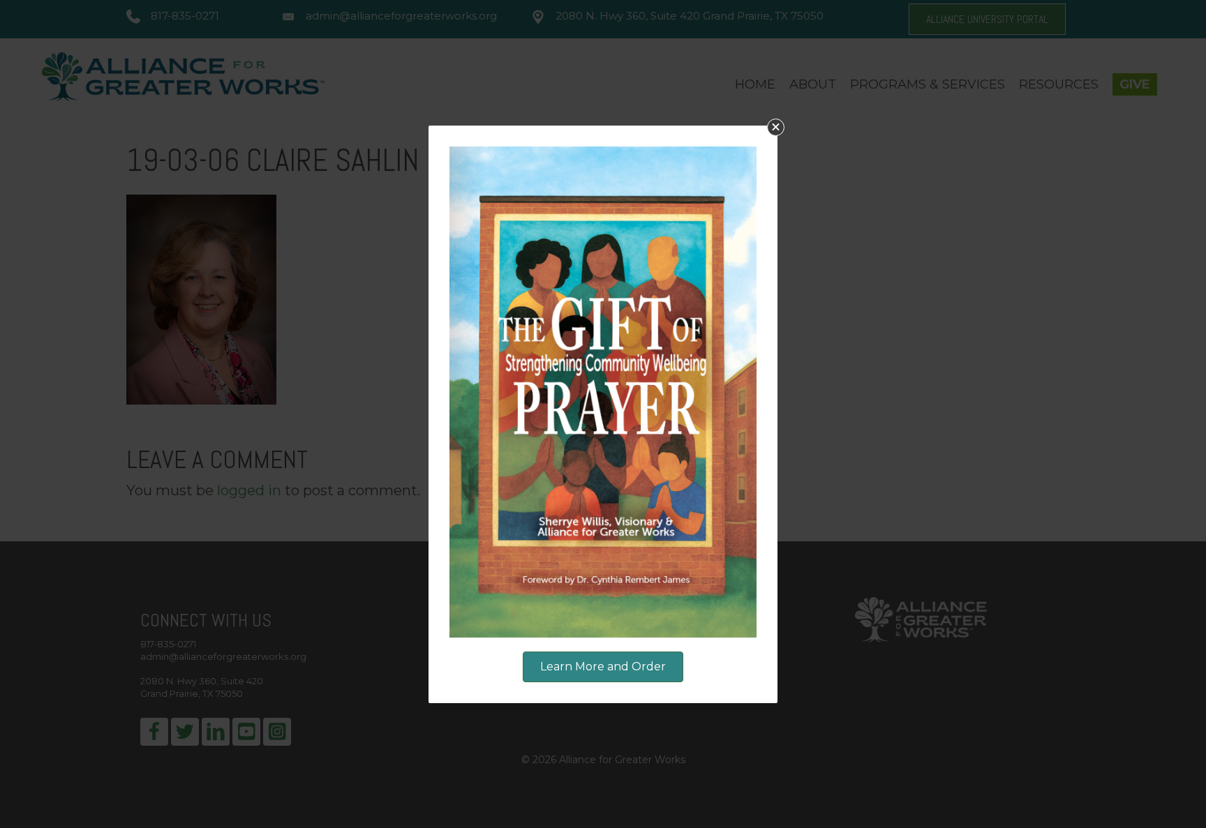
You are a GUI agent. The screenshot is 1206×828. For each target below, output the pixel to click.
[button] (775, 127)
